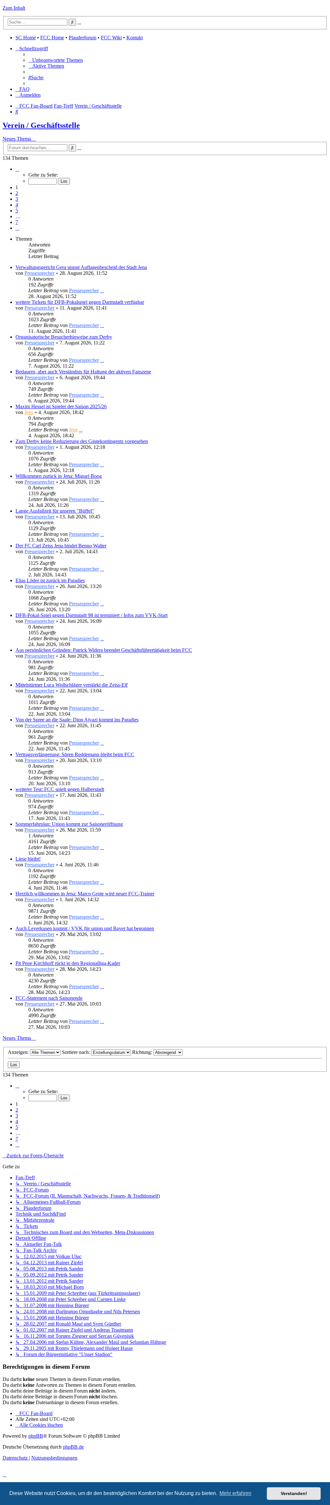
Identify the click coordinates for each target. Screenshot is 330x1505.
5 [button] (16, 210)
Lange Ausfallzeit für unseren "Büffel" (54, 511)
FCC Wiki (111, 37)
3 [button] (16, 199)
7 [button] (16, 222)
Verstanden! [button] (294, 1493)
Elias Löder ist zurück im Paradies (50, 580)
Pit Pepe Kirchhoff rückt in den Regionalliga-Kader (67, 963)
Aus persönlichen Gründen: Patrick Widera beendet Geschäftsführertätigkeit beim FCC (103, 650)
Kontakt (134, 37)
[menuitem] (55, 60)
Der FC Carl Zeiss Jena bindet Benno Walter (60, 545)
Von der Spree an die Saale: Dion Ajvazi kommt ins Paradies (77, 719)
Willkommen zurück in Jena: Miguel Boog (58, 476)
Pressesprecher (39, 273)
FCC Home (52, 37)
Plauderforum (82, 37)
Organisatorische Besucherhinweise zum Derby (63, 337)
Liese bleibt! (28, 859)
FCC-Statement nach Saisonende (48, 998)
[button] (17, 169)
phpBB (35, 1436)
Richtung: (142, 1052)
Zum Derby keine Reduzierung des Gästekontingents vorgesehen (81, 441)
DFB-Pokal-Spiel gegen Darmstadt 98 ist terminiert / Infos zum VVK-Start (91, 615)
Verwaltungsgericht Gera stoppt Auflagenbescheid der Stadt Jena (81, 267)
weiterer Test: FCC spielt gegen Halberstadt (59, 789)
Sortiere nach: (76, 1052)
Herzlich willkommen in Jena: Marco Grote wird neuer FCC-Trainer (84, 893)
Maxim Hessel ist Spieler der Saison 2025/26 (61, 406)
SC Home (25, 37)
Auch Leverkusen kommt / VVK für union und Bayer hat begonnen (84, 928)
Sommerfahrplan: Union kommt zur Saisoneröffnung (69, 824)
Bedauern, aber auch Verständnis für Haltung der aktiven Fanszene (83, 371)
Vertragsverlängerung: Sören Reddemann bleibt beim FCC (74, 754)
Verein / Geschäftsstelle (41, 125)
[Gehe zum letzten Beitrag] (102, 290)
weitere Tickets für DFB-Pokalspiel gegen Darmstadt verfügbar (79, 302)
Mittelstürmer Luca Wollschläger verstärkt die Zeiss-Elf (71, 685)
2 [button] (16, 193)
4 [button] (16, 204)
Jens (28, 412)
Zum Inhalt (14, 8)
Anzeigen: (19, 1052)
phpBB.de (73, 1447)
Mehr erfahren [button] (235, 1493)
